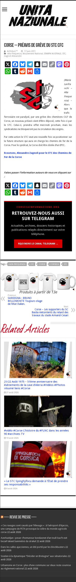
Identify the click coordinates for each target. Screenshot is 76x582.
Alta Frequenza (14, 53)
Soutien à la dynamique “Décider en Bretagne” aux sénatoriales (34, 556)
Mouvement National (33, 53)
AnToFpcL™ (12, 51)
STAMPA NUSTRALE (52, 53)
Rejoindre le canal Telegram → (38, 243)
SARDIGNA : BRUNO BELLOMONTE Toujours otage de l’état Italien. (25, 299)
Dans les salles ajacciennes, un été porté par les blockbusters (33, 547)
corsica (54, 264)
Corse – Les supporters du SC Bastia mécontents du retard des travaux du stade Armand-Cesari (50, 311)
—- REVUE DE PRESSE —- (20, 517)
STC (64, 53)
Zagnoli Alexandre (12, 56)
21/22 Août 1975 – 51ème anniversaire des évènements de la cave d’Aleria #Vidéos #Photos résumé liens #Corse (34, 385)
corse (42, 264)
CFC (32, 264)
